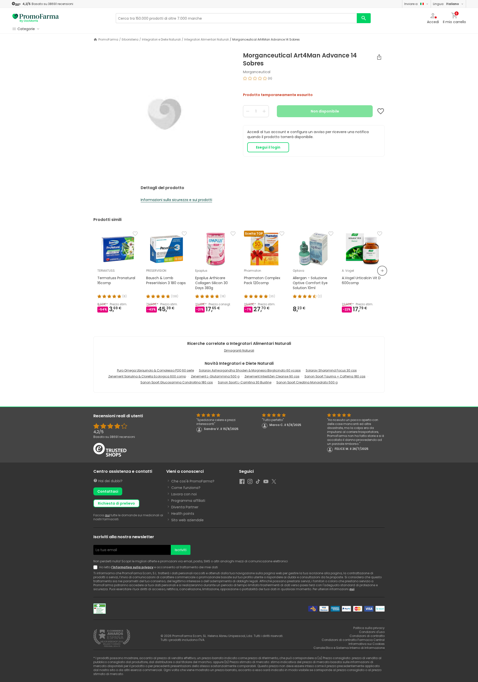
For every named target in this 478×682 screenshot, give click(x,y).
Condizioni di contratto (367, 636)
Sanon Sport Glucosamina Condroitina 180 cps (176, 382)
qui (107, 515)
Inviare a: (411, 4)
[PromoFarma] (35, 18)
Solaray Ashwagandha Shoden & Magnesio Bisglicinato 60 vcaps (250, 370)
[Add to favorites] (381, 111)
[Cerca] (364, 18)
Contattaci (107, 491)
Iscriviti (180, 549)
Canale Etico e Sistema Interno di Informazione (349, 648)
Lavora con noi (184, 494)
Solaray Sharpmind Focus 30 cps (331, 370)
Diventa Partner (184, 507)
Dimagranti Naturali (239, 350)
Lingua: (446, 4)
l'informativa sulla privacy (132, 567)
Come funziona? (185, 487)
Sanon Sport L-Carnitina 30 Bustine (244, 382)
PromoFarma (108, 40)
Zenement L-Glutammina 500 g (215, 376)
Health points (182, 513)
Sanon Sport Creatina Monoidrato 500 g (307, 382)
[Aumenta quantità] (264, 111)
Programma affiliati (188, 500)
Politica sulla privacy (369, 628)
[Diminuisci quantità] (248, 111)
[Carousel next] (382, 271)
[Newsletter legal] (96, 567)
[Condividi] (379, 57)
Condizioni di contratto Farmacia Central (353, 640)
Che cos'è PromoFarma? (192, 481)
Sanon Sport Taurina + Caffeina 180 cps (334, 376)
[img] (164, 114)
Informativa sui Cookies (367, 644)
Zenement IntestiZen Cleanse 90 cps (271, 376)
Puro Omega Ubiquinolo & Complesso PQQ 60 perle (155, 370)
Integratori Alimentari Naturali (206, 40)
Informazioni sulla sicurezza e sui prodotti (176, 199)
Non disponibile (325, 111)
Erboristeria (130, 40)
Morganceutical (256, 71)
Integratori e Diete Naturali (161, 40)
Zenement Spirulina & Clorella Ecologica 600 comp (147, 376)
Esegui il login (268, 147)
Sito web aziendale (187, 520)
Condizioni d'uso (372, 632)
